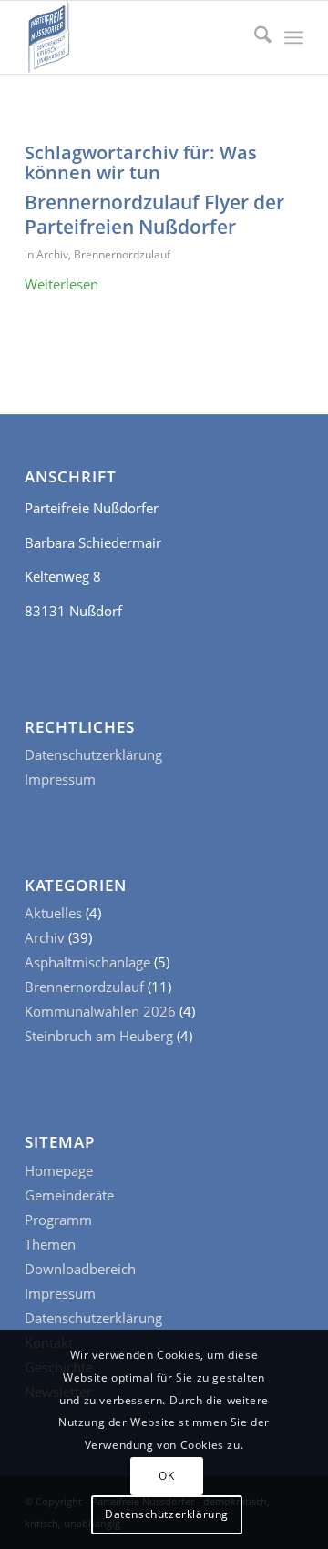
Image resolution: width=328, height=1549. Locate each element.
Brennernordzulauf (122, 254)
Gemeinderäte (69, 1195)
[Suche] (254, 37)
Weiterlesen (61, 284)
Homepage (59, 1170)
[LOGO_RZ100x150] (136, 37)
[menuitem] (254, 37)
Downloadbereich (80, 1269)
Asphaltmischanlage (87, 962)
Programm (58, 1219)
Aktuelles (53, 913)
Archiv (52, 254)
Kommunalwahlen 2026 (100, 1011)
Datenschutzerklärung (93, 754)
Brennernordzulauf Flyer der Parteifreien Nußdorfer (154, 214)
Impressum (60, 779)
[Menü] (293, 37)
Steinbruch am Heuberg (99, 1036)
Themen (50, 1244)
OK (166, 1475)
